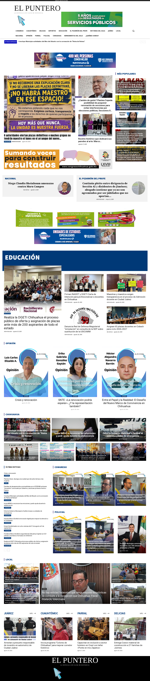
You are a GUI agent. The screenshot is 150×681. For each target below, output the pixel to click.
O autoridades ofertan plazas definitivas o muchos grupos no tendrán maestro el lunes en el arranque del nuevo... (37, 137)
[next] (144, 42)
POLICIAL (58, 539)
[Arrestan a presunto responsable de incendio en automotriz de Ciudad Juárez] (20, 628)
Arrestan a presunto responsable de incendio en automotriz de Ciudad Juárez (19, 645)
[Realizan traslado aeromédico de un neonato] (128, 573)
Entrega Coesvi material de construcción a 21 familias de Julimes (128, 645)
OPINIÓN (26, 396)
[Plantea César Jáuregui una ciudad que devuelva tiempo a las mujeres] (21, 573)
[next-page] (8, 550)
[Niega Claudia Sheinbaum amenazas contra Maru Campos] (64, 188)
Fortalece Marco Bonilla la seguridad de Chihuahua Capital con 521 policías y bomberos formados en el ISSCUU (25, 534)
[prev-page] (5, 550)
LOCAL (6, 483)
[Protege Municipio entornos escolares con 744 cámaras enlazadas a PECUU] (132, 534)
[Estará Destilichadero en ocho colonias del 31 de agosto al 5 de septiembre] (57, 452)
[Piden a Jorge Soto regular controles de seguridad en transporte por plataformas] (130, 488)
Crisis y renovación (26, 399)
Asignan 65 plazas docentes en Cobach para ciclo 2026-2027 (125, 327)
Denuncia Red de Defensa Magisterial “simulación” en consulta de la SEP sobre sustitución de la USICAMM (83, 329)
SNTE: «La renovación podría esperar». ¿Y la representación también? (75, 403)
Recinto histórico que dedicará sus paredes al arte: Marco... (95, 140)
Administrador (16, 141)
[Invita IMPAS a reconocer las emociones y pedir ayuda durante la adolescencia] (75, 429)
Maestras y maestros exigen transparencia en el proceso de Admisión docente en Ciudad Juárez (126, 297)
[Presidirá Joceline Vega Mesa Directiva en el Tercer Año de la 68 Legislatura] (68, 488)
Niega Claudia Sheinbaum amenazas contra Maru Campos (31, 185)
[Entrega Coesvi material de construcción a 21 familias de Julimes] (130, 628)
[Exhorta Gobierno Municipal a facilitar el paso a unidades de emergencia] (123, 429)
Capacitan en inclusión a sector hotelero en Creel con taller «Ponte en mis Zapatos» (92, 645)
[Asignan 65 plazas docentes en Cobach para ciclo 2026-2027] (126, 315)
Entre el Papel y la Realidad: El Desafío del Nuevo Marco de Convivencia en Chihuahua (124, 403)
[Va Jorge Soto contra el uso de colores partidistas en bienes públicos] (99, 488)
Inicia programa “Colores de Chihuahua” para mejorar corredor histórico (56, 645)
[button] (133, 30)
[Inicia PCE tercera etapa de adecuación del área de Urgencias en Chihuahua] (128, 594)
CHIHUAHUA (82, 135)
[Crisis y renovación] (26, 372)
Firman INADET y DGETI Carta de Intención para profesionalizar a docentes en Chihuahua (84, 297)
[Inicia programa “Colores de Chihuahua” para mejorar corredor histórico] (57, 628)
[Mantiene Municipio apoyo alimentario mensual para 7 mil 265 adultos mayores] (129, 452)
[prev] (141, 42)
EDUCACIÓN (8, 141)
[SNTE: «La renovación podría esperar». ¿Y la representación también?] (75, 372)
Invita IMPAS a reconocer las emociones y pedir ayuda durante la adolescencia (47, 41)
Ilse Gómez (26, 190)
